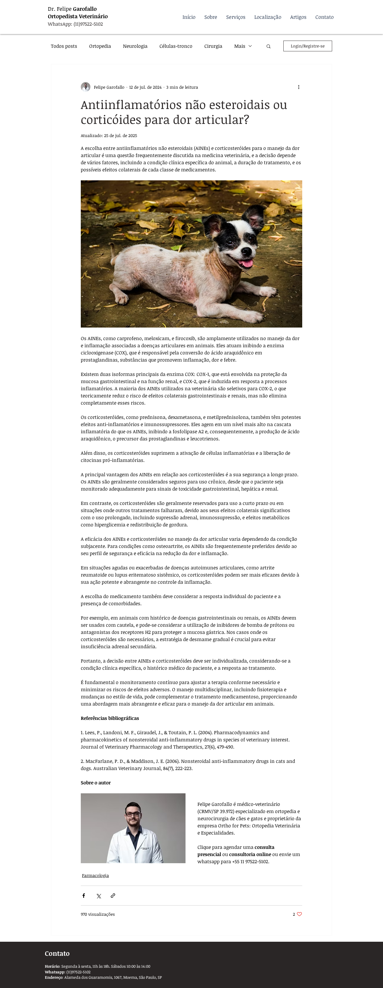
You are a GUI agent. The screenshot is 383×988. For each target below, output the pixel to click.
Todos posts (64, 46)
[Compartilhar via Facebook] (83, 895)
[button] (268, 46)
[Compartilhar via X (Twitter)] (98, 895)
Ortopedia (100, 46)
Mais (239, 46)
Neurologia (135, 46)
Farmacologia (95, 875)
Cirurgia (213, 46)
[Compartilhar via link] (113, 895)
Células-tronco (175, 46)
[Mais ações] (298, 86)
